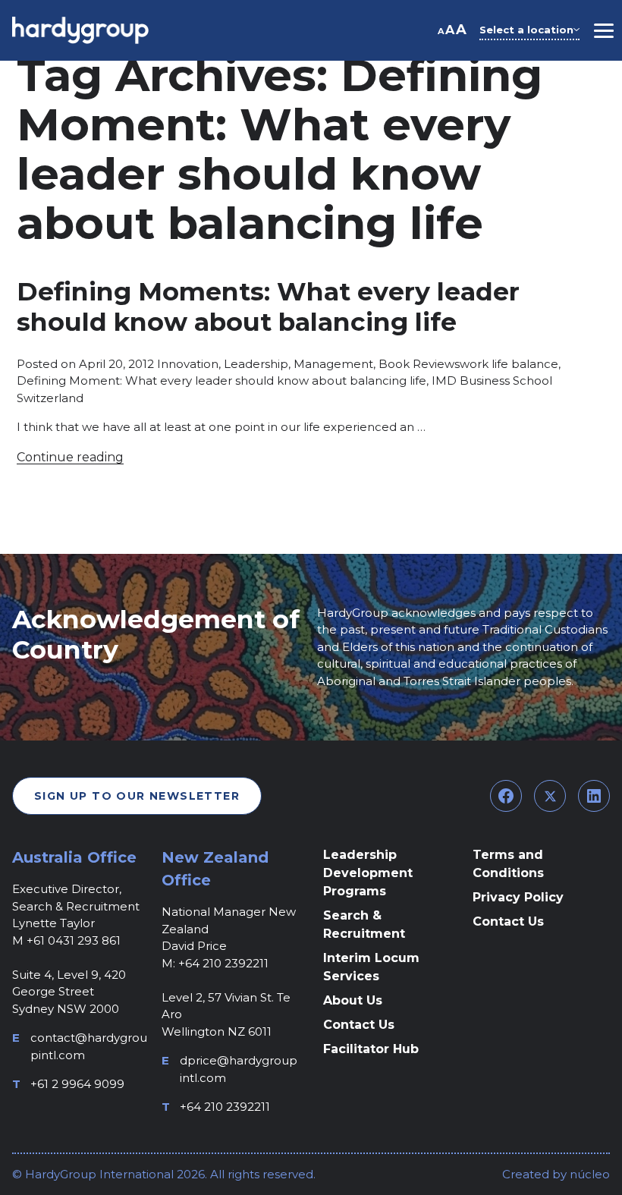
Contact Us (358, 1024)
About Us (352, 1000)
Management (333, 364)
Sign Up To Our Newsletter (137, 796)
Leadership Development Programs (368, 873)
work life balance (509, 364)
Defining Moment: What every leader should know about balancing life (221, 380)
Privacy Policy (518, 897)
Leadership (256, 364)
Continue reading (70, 457)
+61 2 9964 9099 (77, 1084)
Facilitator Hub (371, 1049)
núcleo (588, 1174)
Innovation (187, 364)
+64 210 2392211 (225, 1106)
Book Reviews (419, 364)
